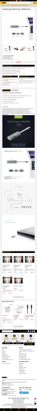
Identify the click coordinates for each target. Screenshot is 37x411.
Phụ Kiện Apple (22, 371)
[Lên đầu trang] (35, 407)
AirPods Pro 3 (5, 315)
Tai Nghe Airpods (22, 370)
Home (3, 349)
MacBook (20, 366)
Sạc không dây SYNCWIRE (16, 316)
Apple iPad (21, 364)
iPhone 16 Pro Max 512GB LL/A (28, 266)
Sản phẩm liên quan (8, 301)
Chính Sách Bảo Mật (22, 357)
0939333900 (8, 383)
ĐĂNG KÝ (15, 331)
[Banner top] (18, 0)
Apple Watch (21, 369)
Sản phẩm (3, 351)
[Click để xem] (18, 27)
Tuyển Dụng (4, 353)
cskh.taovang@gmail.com (9, 384)
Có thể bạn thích (7, 252)
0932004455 (18, 343)
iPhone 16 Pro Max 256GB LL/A (6, 266)
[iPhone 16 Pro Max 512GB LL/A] (29, 259)
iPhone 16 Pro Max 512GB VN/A (6, 286)
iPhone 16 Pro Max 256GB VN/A (17, 266)
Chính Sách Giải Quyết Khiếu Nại (25, 359)
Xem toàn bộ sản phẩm (18, 297)
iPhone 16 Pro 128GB (18, 285)
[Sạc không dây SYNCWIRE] (18, 309)
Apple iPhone (21, 363)
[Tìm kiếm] (32, 3)
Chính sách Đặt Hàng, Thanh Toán (25, 349)
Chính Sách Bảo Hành (23, 355)
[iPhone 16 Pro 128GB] (18, 280)
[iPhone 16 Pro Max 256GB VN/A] (18, 259)
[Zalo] (28, 331)
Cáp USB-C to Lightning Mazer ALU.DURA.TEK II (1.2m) (29, 316)
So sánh (10, 272)
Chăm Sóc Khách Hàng (6, 356)
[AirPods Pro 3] (7, 309)
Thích (5, 272)
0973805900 (7, 343)
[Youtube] (32, 331)
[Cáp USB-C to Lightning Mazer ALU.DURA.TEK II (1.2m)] (29, 309)
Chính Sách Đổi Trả (22, 353)
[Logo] (4, 3)
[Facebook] (30, 331)
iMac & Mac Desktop (23, 367)
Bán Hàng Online (5, 355)
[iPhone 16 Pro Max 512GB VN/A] (7, 280)
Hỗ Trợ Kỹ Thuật (5, 358)
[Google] (34, 331)
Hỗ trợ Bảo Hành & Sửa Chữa (7, 359)
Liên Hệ (3, 352)
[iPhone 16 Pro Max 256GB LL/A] (7, 259)
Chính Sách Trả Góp (22, 356)
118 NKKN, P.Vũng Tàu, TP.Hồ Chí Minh (29, 344)
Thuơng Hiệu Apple (22, 373)
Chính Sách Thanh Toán (6, 363)
